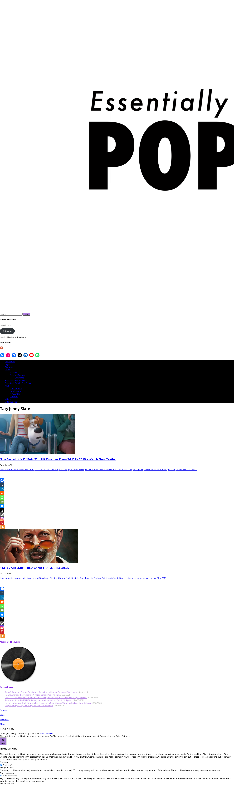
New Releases (16, 391)
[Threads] (2, 510)
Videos (8, 399)
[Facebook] (2, 480)
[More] (2, 527)
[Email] (2, 502)
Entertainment (11, 402)
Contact (3, 710)
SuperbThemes (46, 733)
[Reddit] (2, 493)
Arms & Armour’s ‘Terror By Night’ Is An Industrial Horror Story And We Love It (41, 692)
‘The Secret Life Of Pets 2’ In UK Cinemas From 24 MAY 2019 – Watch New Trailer (58, 459)
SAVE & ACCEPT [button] (7, 783)
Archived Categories (19, 375)
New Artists (15, 393)
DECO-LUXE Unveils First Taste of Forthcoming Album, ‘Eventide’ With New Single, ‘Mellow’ (46, 697)
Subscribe (7, 331)
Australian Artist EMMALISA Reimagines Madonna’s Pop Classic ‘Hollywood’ (39, 700)
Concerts (14, 396)
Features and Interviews (16, 380)
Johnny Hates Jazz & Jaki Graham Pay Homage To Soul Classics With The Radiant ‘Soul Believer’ (48, 703)
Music (7, 385)
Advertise (4, 719)
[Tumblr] (2, 484)
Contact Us (10, 361)
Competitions (16, 388)
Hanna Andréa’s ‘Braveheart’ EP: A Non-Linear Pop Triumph (32, 695)
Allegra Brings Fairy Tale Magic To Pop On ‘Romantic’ (29, 705)
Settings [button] (126, 736)
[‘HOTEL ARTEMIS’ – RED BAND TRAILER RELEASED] (39, 562)
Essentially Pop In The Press (18, 383)
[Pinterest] (2, 523)
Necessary (7, 765)
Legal (7, 364)
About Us (9, 367)
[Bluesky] (2, 506)
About (3, 724)
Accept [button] (113, 736)
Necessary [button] (5, 762)
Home (7, 369)
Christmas (19, 377)
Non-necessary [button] (7, 773)
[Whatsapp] (2, 497)
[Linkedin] (2, 489)
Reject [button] (119, 736)
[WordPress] (2, 514)
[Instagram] (2, 519)
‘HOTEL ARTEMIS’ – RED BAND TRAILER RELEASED (34, 568)
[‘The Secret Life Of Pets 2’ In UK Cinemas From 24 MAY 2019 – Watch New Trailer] (37, 453)
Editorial (13, 372)
